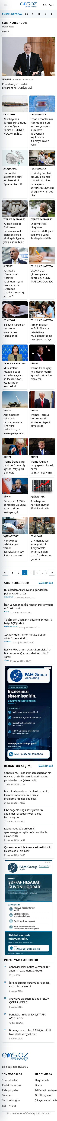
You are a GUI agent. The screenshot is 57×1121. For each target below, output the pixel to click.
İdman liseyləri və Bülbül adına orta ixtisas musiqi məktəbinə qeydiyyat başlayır (41, 332)
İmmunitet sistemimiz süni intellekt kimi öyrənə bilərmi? (12, 178)
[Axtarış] (44, 5)
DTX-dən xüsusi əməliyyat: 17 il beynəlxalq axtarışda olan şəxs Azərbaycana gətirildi (41, 550)
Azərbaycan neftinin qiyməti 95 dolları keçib (40, 504)
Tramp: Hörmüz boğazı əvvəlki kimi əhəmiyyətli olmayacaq (40, 420)
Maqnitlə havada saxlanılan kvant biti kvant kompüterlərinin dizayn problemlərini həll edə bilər (26, 794)
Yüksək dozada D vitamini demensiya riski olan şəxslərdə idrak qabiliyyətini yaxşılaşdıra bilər (14, 233)
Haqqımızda (42, 1080)
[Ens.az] (28, 5)
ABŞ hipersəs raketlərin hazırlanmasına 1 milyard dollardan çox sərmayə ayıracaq (14, 424)
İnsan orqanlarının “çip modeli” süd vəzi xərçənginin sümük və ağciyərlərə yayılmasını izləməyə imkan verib (42, 131)
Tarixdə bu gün (11, 1100)
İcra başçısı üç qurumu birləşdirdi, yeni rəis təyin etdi (29, 984)
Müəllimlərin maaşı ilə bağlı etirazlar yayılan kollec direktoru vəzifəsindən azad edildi (12, 377)
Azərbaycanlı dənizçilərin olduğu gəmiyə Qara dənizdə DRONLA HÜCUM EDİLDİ (14, 126)
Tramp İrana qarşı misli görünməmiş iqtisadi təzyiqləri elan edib (14, 467)
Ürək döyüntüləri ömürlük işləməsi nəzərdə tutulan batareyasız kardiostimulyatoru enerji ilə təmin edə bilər (42, 184)
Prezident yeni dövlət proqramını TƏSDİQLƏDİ (17, 86)
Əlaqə (38, 1085)
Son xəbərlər (9, 1080)
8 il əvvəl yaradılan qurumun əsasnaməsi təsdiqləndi (14, 330)
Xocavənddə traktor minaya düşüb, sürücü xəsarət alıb (25, 636)
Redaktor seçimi (11, 1085)
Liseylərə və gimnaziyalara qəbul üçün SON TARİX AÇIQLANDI (42, 276)
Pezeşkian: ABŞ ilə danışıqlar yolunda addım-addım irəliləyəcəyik (14, 506)
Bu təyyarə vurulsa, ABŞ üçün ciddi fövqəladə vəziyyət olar (30, 1032)
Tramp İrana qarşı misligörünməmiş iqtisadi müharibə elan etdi (41, 373)
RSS (4, 1105)
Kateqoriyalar (10, 1090)
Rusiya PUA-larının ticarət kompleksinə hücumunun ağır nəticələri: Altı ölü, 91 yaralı (27, 653)
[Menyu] (5, 5)
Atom (12, 1105)
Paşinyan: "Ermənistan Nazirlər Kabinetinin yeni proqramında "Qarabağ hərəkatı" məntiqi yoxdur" (13, 283)
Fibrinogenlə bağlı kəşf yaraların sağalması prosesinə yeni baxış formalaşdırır (23, 813)
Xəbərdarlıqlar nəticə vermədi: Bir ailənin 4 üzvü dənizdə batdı (29, 968)
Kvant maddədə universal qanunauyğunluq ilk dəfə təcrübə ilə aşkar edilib (25, 832)
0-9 (26, 13)
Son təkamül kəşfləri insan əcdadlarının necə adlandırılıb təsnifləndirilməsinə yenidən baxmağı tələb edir (27, 776)
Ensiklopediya (12, 14)
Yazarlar (7, 1095)
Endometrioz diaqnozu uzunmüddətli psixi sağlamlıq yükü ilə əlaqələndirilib (42, 231)
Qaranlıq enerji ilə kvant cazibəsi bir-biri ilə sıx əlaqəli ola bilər (27, 849)
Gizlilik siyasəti (43, 1095)
